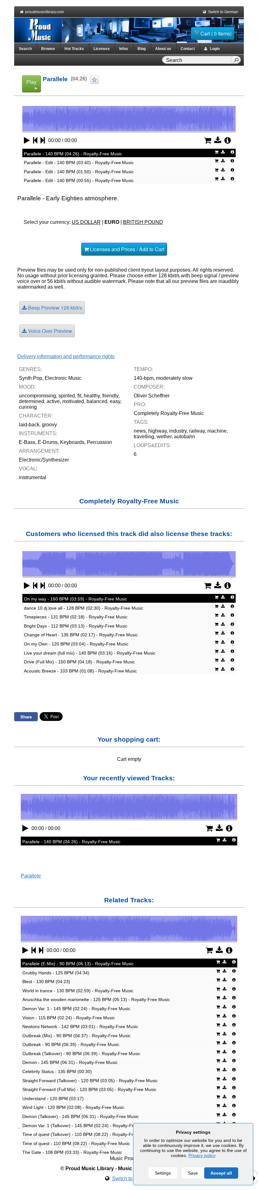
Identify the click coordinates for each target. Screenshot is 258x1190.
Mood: (27, 387)
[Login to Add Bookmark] (94, 79)
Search (25, 49)
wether (164, 436)
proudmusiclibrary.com (44, 12)
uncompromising (37, 395)
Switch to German (223, 12)
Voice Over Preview (49, 331)
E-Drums (48, 442)
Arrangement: (39, 451)
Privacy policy (202, 1155)
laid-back (29, 424)
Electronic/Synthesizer (44, 459)
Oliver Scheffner (152, 395)
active (53, 401)
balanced (97, 401)
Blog (141, 49)
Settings (163, 1173)
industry (178, 431)
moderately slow (174, 378)
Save (193, 1173)
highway (157, 431)
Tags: (141, 422)
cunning (28, 407)
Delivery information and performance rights (66, 356)
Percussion (99, 442)
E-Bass (27, 442)
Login (213, 49)
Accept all (221, 1173)
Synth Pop (30, 378)
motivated (73, 401)
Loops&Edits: (152, 445)
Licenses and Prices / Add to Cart (126, 249)
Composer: (149, 387)
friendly (110, 395)
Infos (123, 49)
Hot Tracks (74, 49)
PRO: (140, 404)
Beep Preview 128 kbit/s (54, 307)
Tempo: (143, 369)
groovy (49, 424)
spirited (67, 395)
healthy (92, 395)
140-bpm (144, 378)
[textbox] (198, 60)
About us (163, 49)
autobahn (184, 436)
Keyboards (72, 442)
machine (217, 431)
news (140, 431)
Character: (36, 415)
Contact (188, 49)
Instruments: (38, 433)
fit (79, 395)
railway (197, 431)
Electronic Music (63, 378)
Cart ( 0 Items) (216, 33)
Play (31, 82)
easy (115, 401)
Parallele (31, 875)
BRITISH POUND (143, 222)
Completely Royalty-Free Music (169, 413)
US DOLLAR (86, 222)
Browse (48, 49)
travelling (144, 436)
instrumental (32, 477)
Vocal (27, 468)
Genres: (30, 369)
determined (31, 401)
